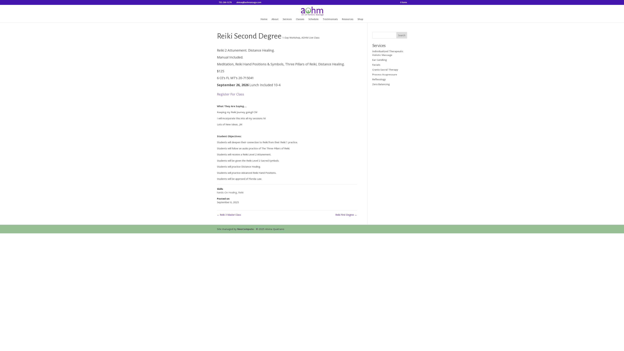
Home (264, 19)
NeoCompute (245, 229)
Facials (376, 64)
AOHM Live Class (310, 37)
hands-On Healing (227, 192)
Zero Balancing (381, 84)
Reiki (240, 192)
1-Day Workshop (291, 37)
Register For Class (230, 94)
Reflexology (379, 79)
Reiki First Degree (346, 214)
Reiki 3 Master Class (229, 214)
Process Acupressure (384, 74)
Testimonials (330, 19)
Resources (347, 19)
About (275, 19)
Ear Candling (379, 59)
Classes (300, 19)
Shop (360, 19)
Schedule (313, 19)
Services (287, 19)
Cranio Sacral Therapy (385, 69)
